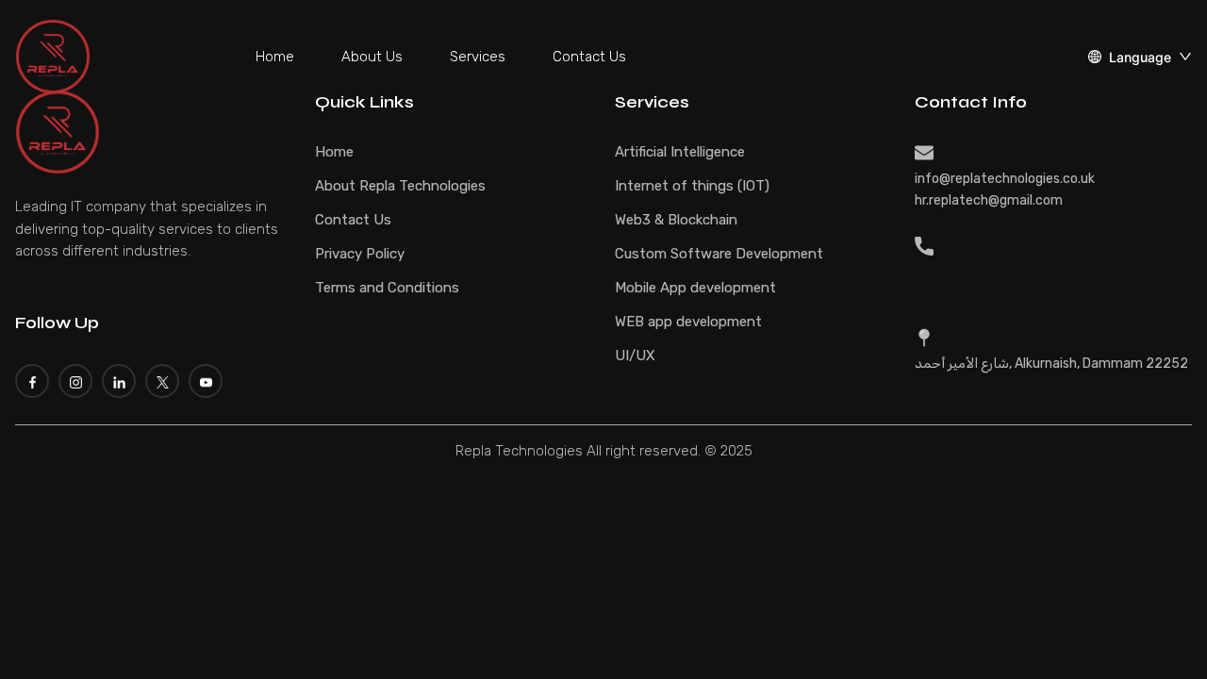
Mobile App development (695, 287)
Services (477, 56)
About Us (372, 56)
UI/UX (635, 355)
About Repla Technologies (400, 185)
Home (275, 56)
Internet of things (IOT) (692, 185)
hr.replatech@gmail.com (989, 200)
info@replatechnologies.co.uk (1005, 179)
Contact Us (589, 56)
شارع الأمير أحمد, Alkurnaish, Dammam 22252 (1051, 364)
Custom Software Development (719, 253)
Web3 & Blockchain (676, 219)
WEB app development (688, 321)
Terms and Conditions (387, 287)
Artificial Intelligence (680, 151)
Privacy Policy (360, 253)
